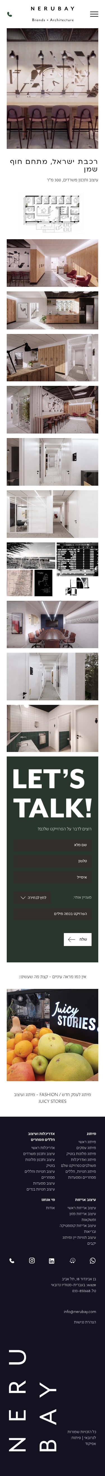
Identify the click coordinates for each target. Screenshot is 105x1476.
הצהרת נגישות (85, 1322)
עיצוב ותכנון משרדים (39, 1154)
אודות (50, 1208)
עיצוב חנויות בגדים (41, 1189)
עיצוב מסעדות (44, 1183)
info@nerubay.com (80, 1312)
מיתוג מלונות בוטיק (81, 1154)
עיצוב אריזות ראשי (81, 1208)
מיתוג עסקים (86, 1148)
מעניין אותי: (82, 897)
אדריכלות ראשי (43, 1148)
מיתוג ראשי (87, 1142)
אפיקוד (90, 1444)
